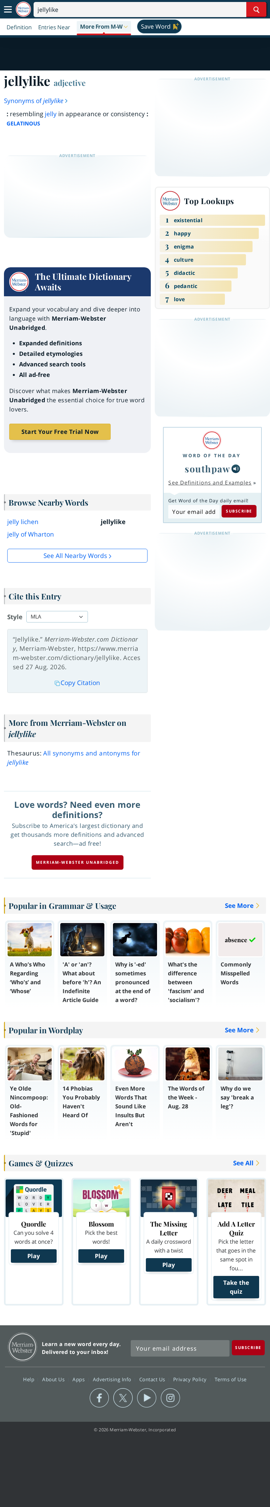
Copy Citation (80, 682)
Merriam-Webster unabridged (77, 862)
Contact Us (153, 1379)
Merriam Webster (22, 1347)
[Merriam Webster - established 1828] (23, 9)
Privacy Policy (190, 1379)
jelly (51, 114)
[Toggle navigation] (8, 9)
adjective (70, 82)
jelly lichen (23, 521)
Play (33, 1256)
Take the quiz (236, 1287)
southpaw (207, 469)
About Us (54, 1379)
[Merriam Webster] (212, 440)
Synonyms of (33, 100)
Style (14, 617)
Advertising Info (113, 1379)
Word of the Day (212, 455)
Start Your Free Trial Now (59, 432)
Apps (79, 1379)
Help (29, 1379)
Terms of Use (231, 1379)
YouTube (146, 1398)
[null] (235, 468)
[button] (104, 27)
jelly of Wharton (30, 534)
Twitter (123, 1398)
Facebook (99, 1398)
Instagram (170, 1398)
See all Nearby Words (75, 555)
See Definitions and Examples (210, 482)
